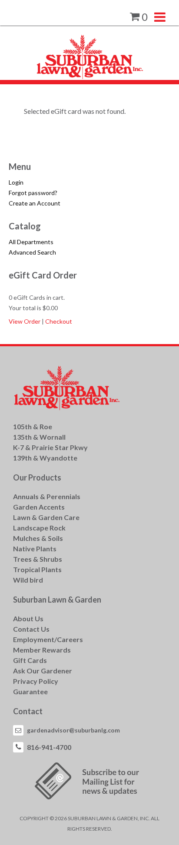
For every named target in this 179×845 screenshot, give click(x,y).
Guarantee (30, 691)
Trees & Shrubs (37, 559)
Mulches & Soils (38, 538)
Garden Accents (39, 507)
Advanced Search (32, 252)
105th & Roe (32, 426)
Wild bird (28, 580)
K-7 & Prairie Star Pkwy (50, 447)
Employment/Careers (48, 639)
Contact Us (31, 629)
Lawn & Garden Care (46, 517)
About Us (28, 618)
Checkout (58, 321)
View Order (24, 321)
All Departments (31, 241)
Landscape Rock (39, 528)
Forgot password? (33, 192)
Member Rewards (42, 650)
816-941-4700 (49, 747)
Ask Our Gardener (42, 670)
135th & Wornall (39, 437)
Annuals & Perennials (46, 496)
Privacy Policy (35, 681)
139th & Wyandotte (45, 458)
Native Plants (34, 548)
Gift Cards (30, 660)
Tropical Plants (37, 569)
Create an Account (34, 203)
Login (16, 182)
